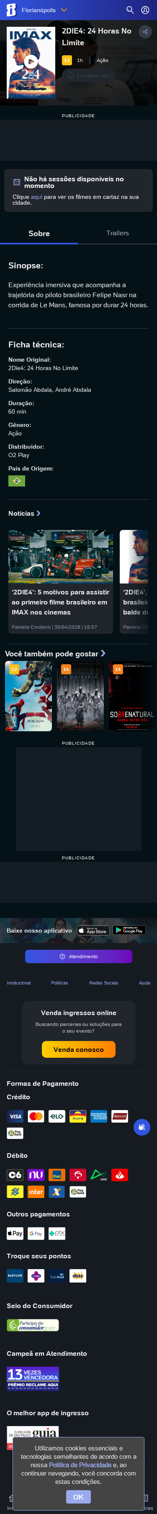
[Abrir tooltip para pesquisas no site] (130, 10)
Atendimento (83, 956)
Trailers (117, 233)
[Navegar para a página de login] (145, 10)
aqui (36, 196)
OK (78, 1497)
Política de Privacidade (80, 1465)
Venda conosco (79, 1049)
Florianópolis (39, 10)
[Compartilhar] (145, 32)
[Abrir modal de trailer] (31, 62)
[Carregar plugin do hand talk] (142, 1127)
